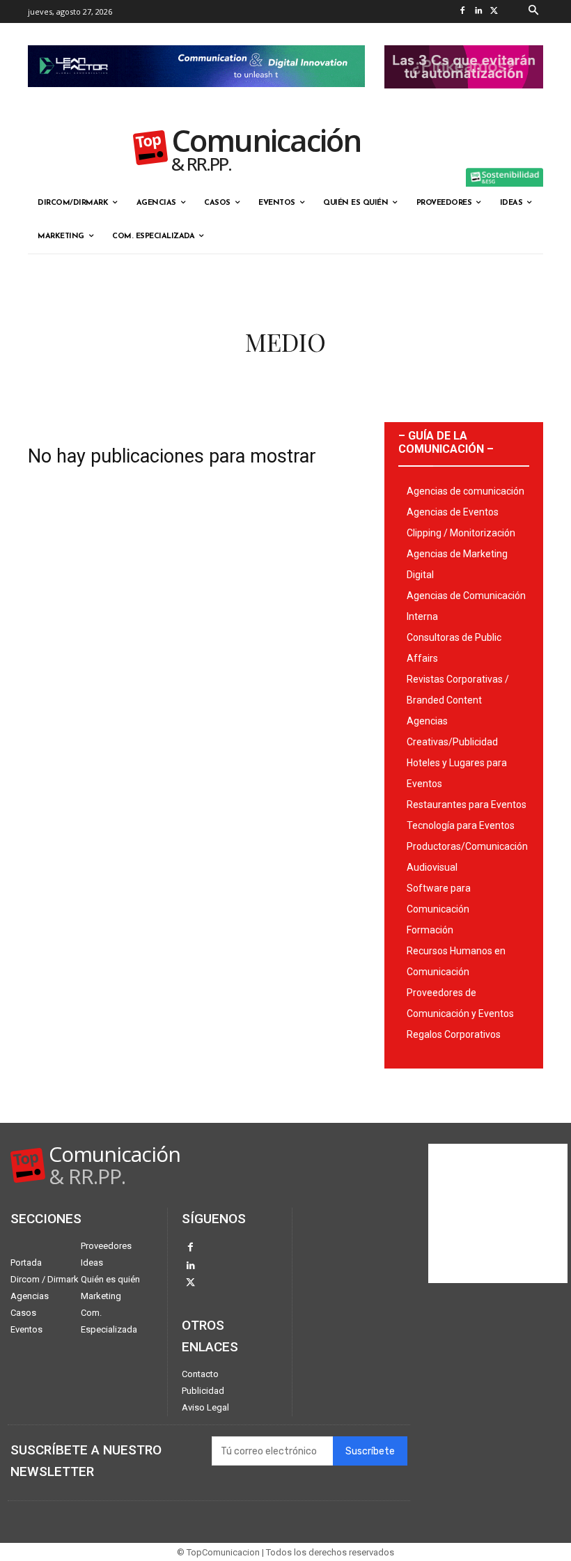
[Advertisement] (498, 1213)
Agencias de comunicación (465, 491)
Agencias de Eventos (453, 512)
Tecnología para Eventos (461, 825)
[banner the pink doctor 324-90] (463, 99)
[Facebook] (463, 11)
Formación (430, 929)
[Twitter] (495, 11)
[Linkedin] (479, 11)
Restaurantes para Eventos (466, 804)
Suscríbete (370, 1451)
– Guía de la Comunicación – (446, 442)
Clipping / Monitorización (461, 532)
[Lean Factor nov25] (196, 98)
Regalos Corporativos (454, 1034)
